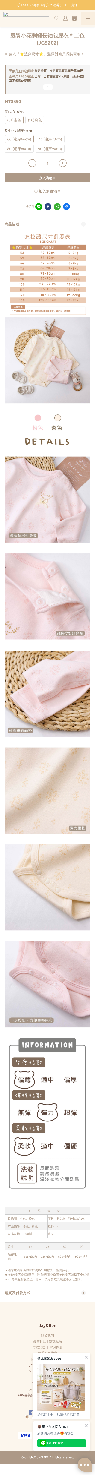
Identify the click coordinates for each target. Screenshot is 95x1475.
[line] (38, 206)
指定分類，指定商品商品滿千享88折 (46, 70)
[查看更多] (47, 89)
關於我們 (47, 1335)
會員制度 (39, 1341)
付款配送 (38, 1347)
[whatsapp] (57, 206)
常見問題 (56, 1347)
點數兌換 (55, 1341)
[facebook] (48, 206)
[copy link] (66, 206)
